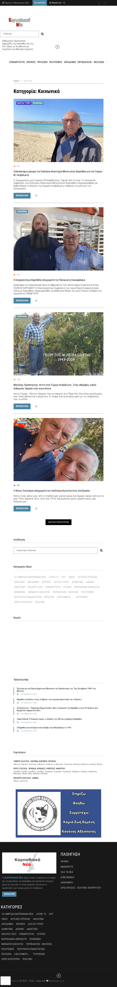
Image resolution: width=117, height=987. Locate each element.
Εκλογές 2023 (35, 586)
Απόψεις (46, 581)
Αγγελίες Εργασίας (87, 576)
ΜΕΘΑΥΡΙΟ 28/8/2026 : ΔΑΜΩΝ (26, 778)
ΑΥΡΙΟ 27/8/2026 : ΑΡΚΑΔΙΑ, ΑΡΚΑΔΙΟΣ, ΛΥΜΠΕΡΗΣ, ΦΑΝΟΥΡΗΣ (39, 768)
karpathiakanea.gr (10, 981)
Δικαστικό (19, 586)
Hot (63, 576)
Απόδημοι (33, 581)
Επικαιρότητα (53, 586)
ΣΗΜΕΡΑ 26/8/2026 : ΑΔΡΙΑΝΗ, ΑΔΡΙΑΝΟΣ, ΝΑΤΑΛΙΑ (35, 761)
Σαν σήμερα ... (65, 596)
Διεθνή (90, 581)
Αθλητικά (19, 581)
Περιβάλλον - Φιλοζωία (65, 591)
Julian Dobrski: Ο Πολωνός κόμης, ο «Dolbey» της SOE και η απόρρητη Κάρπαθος (49, 719)
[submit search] (42, 34)
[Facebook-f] (57, 47)
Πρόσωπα (49, 596)
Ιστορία (67, 586)
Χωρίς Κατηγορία (23, 602)
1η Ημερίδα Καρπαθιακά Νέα (30, 576)
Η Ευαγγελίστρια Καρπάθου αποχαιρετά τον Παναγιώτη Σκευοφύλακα (49, 279)
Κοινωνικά (38, 103)
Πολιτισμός (87, 591)
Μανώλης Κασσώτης (39, 591)
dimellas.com (58, 981)
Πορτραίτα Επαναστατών (28, 596)
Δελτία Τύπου (24, 103)
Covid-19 (54, 576)
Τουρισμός (82, 596)
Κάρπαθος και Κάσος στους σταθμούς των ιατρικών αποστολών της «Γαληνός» (49, 699)
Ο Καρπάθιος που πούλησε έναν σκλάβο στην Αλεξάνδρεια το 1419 (44, 727)
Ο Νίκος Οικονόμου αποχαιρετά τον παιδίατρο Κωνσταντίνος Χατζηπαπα (52, 490)
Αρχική (16, 81)
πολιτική (40, 602)
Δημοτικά (77, 581)
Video (72, 576)
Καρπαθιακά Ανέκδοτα (86, 586)
